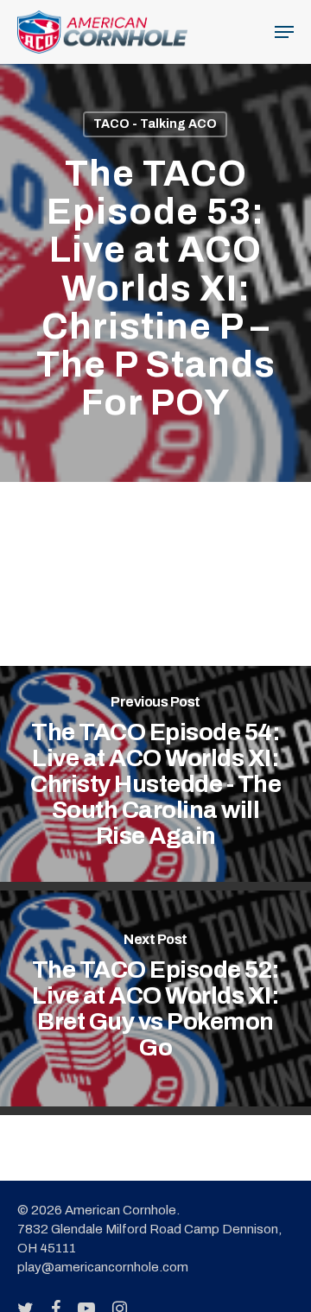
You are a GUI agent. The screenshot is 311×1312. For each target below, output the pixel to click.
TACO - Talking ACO (155, 123)
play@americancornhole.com (102, 1267)
